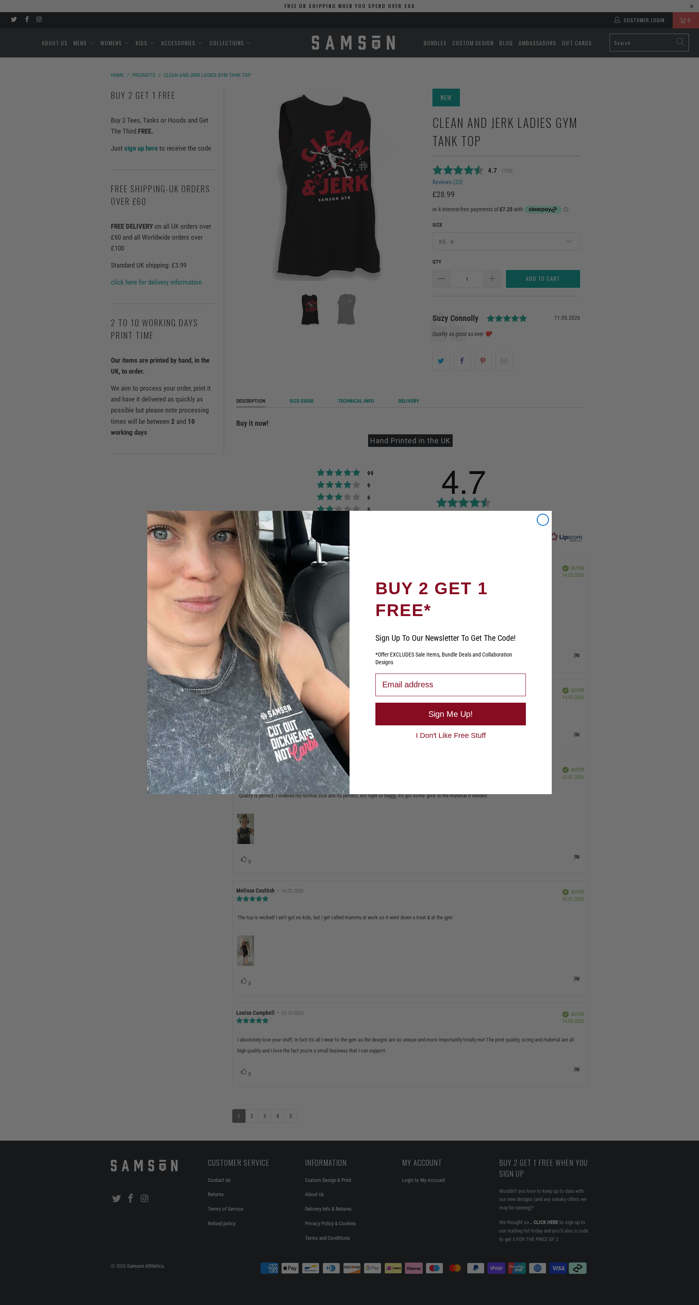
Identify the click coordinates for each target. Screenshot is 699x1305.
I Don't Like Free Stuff (451, 735)
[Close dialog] (543, 519)
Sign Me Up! (450, 714)
